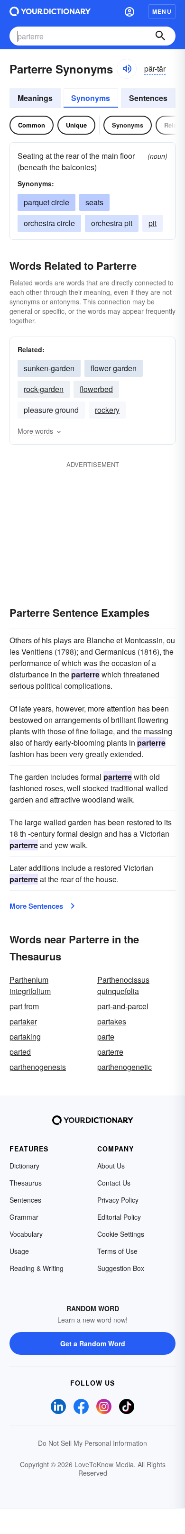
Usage (19, 1251)
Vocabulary (26, 1234)
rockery (107, 409)
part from (24, 1006)
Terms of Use (117, 1251)
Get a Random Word (92, 1343)
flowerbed (96, 389)
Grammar (23, 1217)
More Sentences (36, 906)
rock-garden (44, 389)
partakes (111, 1021)
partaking (25, 1036)
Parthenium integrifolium (30, 985)
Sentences (148, 97)
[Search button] (160, 36)
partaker (23, 1021)
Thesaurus (25, 1182)
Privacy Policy (118, 1200)
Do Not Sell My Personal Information (92, 1443)
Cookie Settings (120, 1234)
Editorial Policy (119, 1217)
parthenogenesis (37, 1066)
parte (105, 1036)
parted (20, 1051)
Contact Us (113, 1182)
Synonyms (90, 97)
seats (94, 202)
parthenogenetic (124, 1066)
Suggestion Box (120, 1268)
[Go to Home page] (50, 11)
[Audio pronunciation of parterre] (127, 69)
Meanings (35, 97)
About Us (111, 1165)
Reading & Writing (36, 1268)
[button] (129, 11)
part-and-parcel (122, 1006)
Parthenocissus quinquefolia (123, 985)
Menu (162, 11)
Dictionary (24, 1165)
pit (152, 223)
